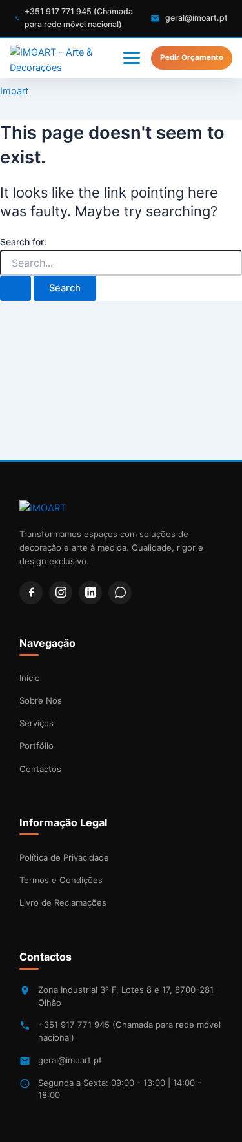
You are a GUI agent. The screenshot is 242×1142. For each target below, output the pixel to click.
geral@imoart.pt (70, 1060)
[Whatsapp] (120, 592)
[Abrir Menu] (131, 57)
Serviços (36, 723)
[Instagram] (60, 592)
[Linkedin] (90, 592)
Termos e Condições (61, 880)
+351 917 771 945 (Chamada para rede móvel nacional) (129, 1031)
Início (29, 678)
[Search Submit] (15, 288)
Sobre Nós (40, 700)
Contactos (40, 769)
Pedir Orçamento (191, 57)
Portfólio (36, 745)
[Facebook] (31, 592)
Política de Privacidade (64, 857)
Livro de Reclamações (62, 902)
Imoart (14, 91)
